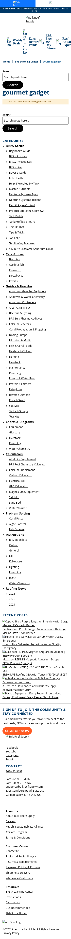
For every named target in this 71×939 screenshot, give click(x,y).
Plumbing (15, 373)
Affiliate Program (16, 832)
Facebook (12, 747)
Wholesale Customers (19, 878)
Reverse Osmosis (19, 395)
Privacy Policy (10, 933)
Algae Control (17, 524)
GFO (11, 556)
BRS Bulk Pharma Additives (25, 318)
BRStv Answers (18, 156)
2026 (12, 593)
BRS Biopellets (18, 540)
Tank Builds (16, 216)
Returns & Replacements (21, 862)
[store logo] (35, 19)
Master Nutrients (19, 189)
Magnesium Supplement (24, 492)
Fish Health (16, 178)
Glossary (14, 432)
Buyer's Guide (17, 172)
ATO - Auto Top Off (20, 308)
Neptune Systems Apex (23, 194)
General (14, 550)
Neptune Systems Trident (25, 200)
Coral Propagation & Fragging (27, 329)
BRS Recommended (18, 908)
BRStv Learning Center (20, 891)
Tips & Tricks (17, 232)
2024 (12, 604)
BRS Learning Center (27, 61)
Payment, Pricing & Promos (23, 867)
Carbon (13, 545)
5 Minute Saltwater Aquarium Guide (31, 249)
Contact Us (12, 851)
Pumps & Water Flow (22, 378)
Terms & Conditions (18, 837)
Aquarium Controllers (22, 302)
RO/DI (12, 578)
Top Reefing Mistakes (22, 243)
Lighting (14, 356)
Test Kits (14, 416)
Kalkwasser (16, 561)
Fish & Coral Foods (20, 346)
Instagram (12, 755)
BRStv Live (15, 167)
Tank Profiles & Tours (22, 222)
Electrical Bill (17, 481)
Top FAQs (14, 238)
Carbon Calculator (20, 475)
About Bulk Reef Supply (20, 816)
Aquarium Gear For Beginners (27, 291)
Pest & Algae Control (22, 205)
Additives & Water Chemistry (27, 297)
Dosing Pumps (18, 335)
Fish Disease (16, 529)
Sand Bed (15, 502)
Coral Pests (16, 518)
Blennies (14, 259)
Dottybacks (16, 275)
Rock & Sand (17, 400)
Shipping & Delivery (18, 872)
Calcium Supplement (22, 470)
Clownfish (15, 270)
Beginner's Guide (19, 151)
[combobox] (35, 77)
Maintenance (17, 367)
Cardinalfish (16, 264)
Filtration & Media (20, 340)
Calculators (13, 902)
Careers (11, 821)
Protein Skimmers (20, 384)
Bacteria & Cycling (20, 313)
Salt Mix (14, 406)
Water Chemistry (19, 449)
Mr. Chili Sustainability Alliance (24, 826)
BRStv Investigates (20, 161)
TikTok (9, 759)
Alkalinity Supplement (22, 459)
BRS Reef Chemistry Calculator (28, 464)
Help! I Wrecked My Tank (24, 183)
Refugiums (15, 389)
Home (7, 61)
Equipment (16, 427)
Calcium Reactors (20, 324)
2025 (12, 599)
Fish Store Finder (16, 913)
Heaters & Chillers (20, 351)
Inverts (13, 281)
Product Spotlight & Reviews (26, 211)
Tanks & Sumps (18, 411)
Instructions (13, 897)
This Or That (16, 227)
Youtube (11, 751)
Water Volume (18, 508)
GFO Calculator (18, 486)
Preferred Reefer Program (22, 856)
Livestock (14, 362)
